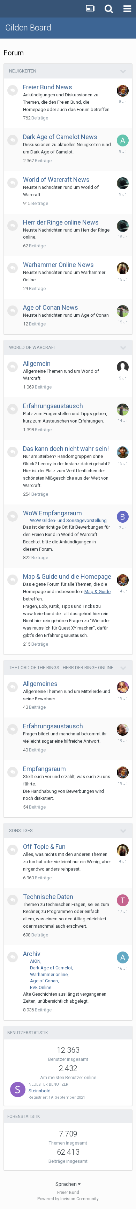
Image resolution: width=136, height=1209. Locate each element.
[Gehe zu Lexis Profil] (123, 730)
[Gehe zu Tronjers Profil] (123, 900)
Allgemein (37, 363)
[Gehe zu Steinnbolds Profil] (17, 1089)
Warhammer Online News (58, 264)
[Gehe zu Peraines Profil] (123, 268)
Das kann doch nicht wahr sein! (66, 448)
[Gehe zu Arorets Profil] (123, 957)
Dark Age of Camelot (51, 967)
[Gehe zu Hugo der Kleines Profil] (123, 452)
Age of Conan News (50, 307)
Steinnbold (40, 1090)
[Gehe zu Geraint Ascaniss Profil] (123, 91)
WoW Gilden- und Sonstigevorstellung (68, 520)
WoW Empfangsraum (52, 513)
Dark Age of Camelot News (60, 136)
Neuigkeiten (22, 71)
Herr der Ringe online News (61, 222)
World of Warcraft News (56, 179)
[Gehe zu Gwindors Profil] (123, 311)
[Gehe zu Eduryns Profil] (123, 687)
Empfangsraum (44, 768)
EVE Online (40, 987)
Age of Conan (44, 980)
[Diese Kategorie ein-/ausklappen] (123, 71)
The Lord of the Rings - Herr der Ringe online (61, 667)
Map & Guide (97, 591)
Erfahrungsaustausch (53, 406)
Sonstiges (21, 830)
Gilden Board (28, 28)
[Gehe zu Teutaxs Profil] (123, 183)
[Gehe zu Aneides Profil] (123, 140)
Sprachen (66, 1184)
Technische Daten (48, 896)
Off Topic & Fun (44, 846)
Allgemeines (40, 683)
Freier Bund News (47, 87)
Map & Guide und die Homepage (67, 576)
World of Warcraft (32, 347)
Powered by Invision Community (68, 1198)
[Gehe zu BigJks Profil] (123, 517)
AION (35, 961)
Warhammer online (49, 974)
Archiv (31, 953)
